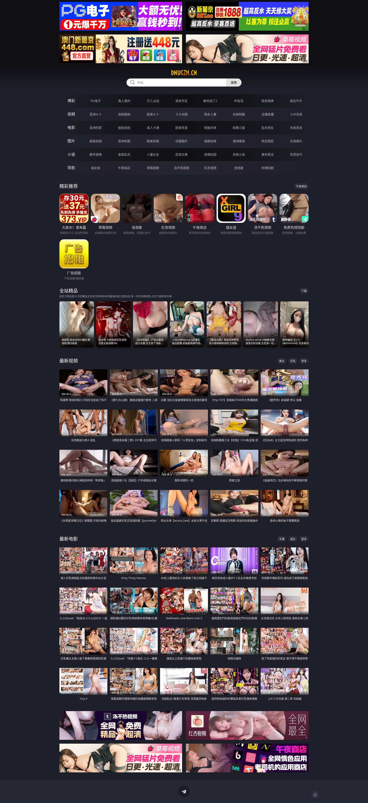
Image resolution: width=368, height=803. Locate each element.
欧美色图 (153, 141)
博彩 (71, 100)
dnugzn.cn (184, 73)
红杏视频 (210, 168)
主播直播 (267, 114)
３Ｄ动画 (181, 114)
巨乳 (293, 361)
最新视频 (68, 360)
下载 (304, 291)
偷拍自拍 (124, 128)
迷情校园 (210, 154)
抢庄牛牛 (296, 101)
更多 (304, 361)
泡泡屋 (238, 168)
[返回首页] (315, 794)
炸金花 (238, 101)
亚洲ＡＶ (96, 114)
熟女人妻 (210, 114)
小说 (71, 154)
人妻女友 (153, 154)
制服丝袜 (210, 128)
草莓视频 (153, 168)
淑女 (293, 539)
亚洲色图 (124, 141)
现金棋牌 (267, 101)
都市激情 (96, 154)
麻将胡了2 (210, 101)
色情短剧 (267, 168)
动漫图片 (181, 141)
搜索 (234, 82)
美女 (281, 361)
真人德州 (124, 101)
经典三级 (239, 128)
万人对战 (153, 101)
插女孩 (95, 168)
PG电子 (95, 101)
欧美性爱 (181, 128)
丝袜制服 (239, 114)
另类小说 (239, 154)
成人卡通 (153, 128)
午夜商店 (124, 168)
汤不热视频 (181, 168)
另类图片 (296, 141)
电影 (71, 127)
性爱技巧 (296, 154)
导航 (71, 167)
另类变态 (296, 128)
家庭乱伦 (124, 154)
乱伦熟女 (267, 128)
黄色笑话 (267, 154)
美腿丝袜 (210, 141)
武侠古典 (181, 154)
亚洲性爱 (96, 128)
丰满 (281, 539)
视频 (71, 114)
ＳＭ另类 (296, 114)
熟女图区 (267, 141)
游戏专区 (181, 101)
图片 (71, 141)
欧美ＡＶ (153, 114)
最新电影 (68, 539)
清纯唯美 (239, 141)
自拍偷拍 (124, 114)
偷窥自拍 (96, 141)
